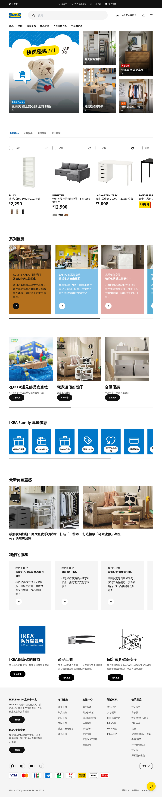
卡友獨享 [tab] (56, 133)
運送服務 (62, 707)
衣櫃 (133, 728)
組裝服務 (62, 717)
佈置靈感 (31, 25)
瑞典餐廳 (112, 3)
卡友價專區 (76, 25)
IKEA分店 (111, 723)
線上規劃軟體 (89, 717)
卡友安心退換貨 (111, 449)
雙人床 (134, 749)
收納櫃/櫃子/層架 (140, 717)
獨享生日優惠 (19, 449)
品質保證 (87, 723)
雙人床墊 (135, 707)
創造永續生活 (113, 717)
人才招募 (111, 712)
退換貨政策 (88, 712)
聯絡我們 (87, 728)
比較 (18, 147)
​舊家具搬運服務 (66, 728)
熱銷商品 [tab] (14, 133)
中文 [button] (144, 766)
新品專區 (44, 25)
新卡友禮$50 (41, 449)
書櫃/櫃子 (136, 739)
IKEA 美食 (112, 728)
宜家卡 (64, 3)
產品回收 (87, 744)
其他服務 (62, 733)
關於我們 (111, 707)
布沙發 (134, 712)
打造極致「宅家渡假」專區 (102, 534)
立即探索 (65, 397)
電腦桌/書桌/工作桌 (141, 733)
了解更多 (17, 397)
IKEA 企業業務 (80, 3)
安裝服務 (62, 723)
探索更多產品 (138, 755)
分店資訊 (97, 3)
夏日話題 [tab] (42, 133)
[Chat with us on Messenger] (151, 786)
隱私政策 (126, 790)
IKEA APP (112, 733)
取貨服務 (62, 712)
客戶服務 (87, 707)
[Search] (33, 15)
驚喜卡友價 (88, 449)
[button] (153, 283)
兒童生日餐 (65, 449)
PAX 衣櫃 (135, 723)
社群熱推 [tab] (28, 133)
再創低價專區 (60, 25)
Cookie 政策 (147, 790)
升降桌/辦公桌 (138, 744)
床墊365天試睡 (90, 739)
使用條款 (136, 790)
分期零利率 (134, 449)
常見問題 (87, 733)
